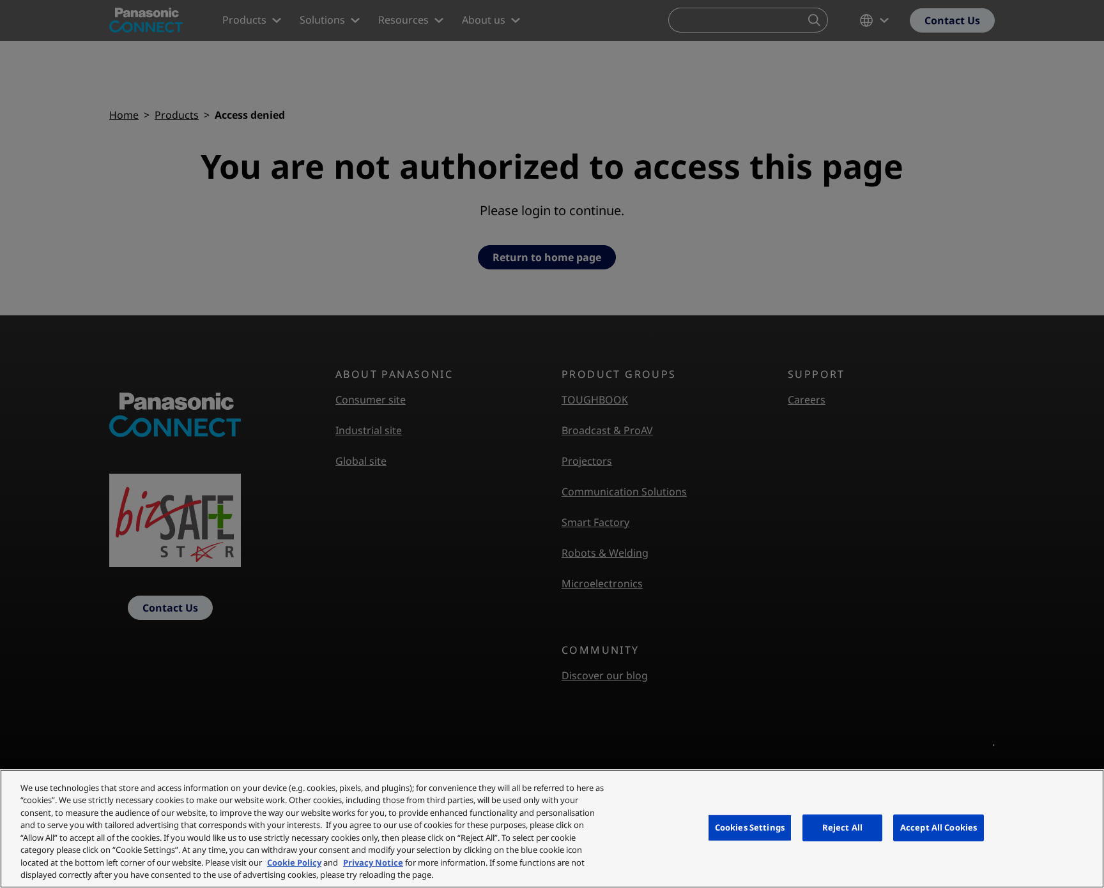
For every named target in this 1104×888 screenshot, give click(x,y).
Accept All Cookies (938, 827)
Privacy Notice (373, 862)
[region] (552, 828)
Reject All (842, 827)
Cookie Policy (294, 862)
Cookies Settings (750, 827)
